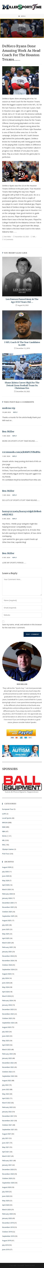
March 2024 (6, 996)
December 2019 (8, 1223)
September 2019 (8, 1236)
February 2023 (7, 1054)
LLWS (4, 814)
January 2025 (7, 952)
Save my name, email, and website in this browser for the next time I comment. (22, 626)
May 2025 (5, 934)
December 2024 (8, 956)
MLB (3, 827)
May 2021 (5, 1147)
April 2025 (5, 938)
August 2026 (6, 867)
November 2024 (8, 960)
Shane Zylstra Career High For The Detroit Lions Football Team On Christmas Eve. (22, 385)
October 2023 (7, 1018)
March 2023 (6, 1049)
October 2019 (7, 1232)
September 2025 (8, 916)
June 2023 (5, 1036)
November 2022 (8, 1067)
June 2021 (5, 1143)
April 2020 (5, 1205)
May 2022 (5, 1094)
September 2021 (8, 1129)
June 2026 (5, 876)
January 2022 (7, 1112)
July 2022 (5, 1085)
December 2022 (8, 1063)
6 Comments (8, 239)
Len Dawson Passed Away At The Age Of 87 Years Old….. (22, 300)
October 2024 (7, 965)
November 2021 (8, 1120)
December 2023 (8, 1009)
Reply (15, 412)
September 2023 (8, 1023)
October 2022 (7, 1072)
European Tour (7, 809)
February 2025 (7, 947)
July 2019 (5, 1245)
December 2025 (8, 903)
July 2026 (5, 871)
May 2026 (5, 880)
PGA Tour (5, 854)
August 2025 (6, 920)
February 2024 (7, 1000)
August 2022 (6, 1080)
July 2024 (5, 978)
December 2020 (8, 1169)
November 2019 (8, 1227)
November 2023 (8, 1014)
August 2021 (6, 1134)
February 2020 (7, 1214)
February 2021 (7, 1160)
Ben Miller (7, 237)
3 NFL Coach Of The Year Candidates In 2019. (22, 343)
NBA (3, 831)
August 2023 (6, 1027)
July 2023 (5, 1032)
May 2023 (5, 1040)
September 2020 (8, 1183)
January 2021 (7, 1165)
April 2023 (5, 1045)
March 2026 (6, 889)
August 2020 (6, 1187)
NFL (34, 237)
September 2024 (8, 969)
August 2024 (6, 974)
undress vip (8, 408)
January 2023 (7, 1058)
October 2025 (7, 912)
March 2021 (6, 1156)
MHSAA (5, 822)
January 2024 (7, 1005)
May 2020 (5, 1200)
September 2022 (8, 1076)
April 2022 (5, 1098)
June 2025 (5, 929)
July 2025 (5, 925)
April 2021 (5, 1152)
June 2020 (5, 1196)
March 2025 (6, 943)
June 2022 (5, 1089)
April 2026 (5, 885)
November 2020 (8, 1174)
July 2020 (5, 1192)
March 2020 (6, 1209)
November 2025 (8, 907)
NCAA (4, 836)
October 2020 (7, 1178)
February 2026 (7, 894)
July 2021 (5, 1138)
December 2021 (8, 1116)
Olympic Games (8, 849)
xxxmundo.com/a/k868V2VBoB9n (21, 452)
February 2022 (7, 1107)
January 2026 (7, 898)
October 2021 (7, 1125)
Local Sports (6, 818)
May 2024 (5, 987)
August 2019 (6, 1240)
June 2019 (5, 1249)
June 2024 (5, 983)
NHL (3, 845)
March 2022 (6, 1103)
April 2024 (5, 992)
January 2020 (7, 1218)
